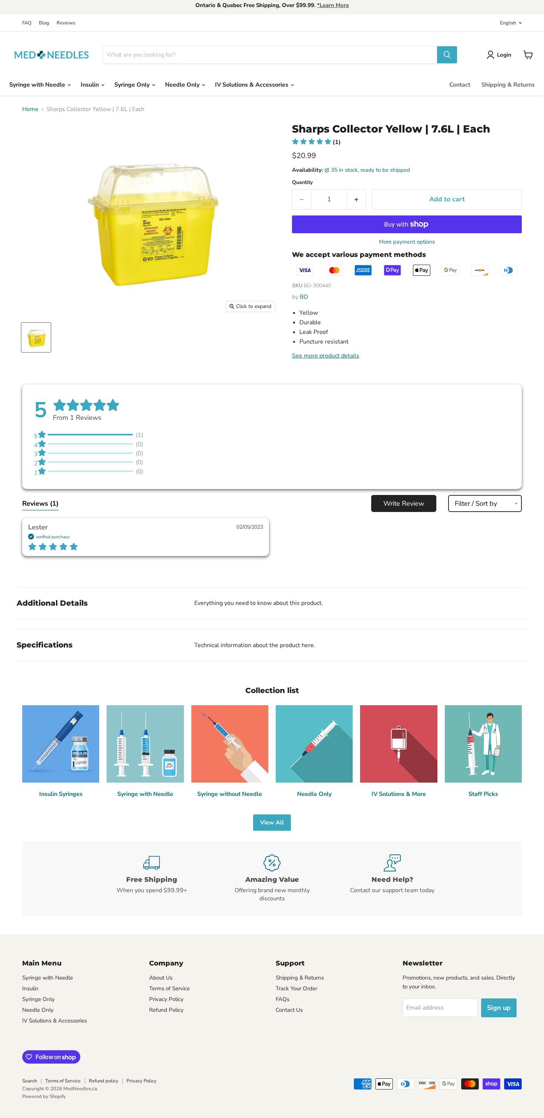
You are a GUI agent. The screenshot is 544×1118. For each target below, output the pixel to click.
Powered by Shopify (44, 1096)
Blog (44, 23)
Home (30, 109)
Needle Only (183, 85)
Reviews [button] (40, 503)
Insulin (90, 85)
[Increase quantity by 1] (356, 199)
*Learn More (333, 5)
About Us (160, 977)
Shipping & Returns (508, 85)
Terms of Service (169, 988)
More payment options (407, 242)
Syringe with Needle (38, 85)
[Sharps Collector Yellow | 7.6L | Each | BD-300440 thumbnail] (36, 337)
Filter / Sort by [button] (476, 503)
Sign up (499, 1007)
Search (29, 1081)
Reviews (66, 23)
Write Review (403, 503)
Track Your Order (296, 988)
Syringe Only (132, 85)
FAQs (282, 999)
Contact (459, 85)
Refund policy (103, 1081)
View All (272, 823)
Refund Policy (166, 1010)
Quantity (302, 182)
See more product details (325, 356)
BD (304, 297)
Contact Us (289, 1010)
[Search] (447, 54)
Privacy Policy (166, 999)
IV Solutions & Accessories (252, 85)
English (508, 23)
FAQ (26, 23)
